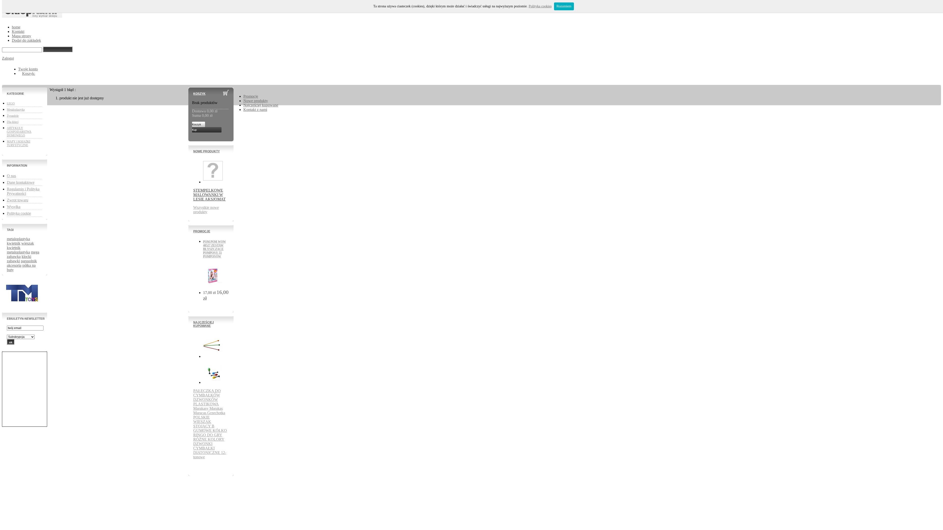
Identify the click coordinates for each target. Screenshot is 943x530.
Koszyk (199, 93)
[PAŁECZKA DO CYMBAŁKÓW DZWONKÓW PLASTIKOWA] (213, 356)
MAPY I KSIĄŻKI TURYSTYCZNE (18, 143)
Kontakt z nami (255, 109)
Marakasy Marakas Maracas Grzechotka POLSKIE (209, 412)
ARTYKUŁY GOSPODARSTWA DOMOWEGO (19, 131)
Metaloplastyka (16, 109)
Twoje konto (28, 69)
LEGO (11, 103)
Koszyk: (28, 73)
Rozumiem (563, 6)
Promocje (201, 231)
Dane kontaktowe (20, 182)
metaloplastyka (18, 239)
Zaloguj (8, 58)
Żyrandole (13, 116)
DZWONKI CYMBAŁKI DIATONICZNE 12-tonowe (209, 450)
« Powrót (55, 107)
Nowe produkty (206, 151)
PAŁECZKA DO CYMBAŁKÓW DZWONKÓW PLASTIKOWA (207, 397)
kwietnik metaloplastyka (18, 250)
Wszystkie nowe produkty (206, 209)
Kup (194, 129)
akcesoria (14, 265)
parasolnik (29, 261)
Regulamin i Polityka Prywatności (23, 191)
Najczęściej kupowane (203, 324)
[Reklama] (23, 306)
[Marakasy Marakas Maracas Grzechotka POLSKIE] (213, 382)
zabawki (13, 261)
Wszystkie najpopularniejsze (210, 465)
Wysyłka (13, 207)
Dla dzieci (12, 122)
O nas (11, 176)
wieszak (27, 243)
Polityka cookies (540, 6)
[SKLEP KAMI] (32, 15)
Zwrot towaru (17, 200)
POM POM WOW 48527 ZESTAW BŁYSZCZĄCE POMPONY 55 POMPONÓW (214, 249)
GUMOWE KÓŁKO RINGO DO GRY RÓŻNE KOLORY (210, 434)
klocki (26, 256)
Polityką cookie (19, 213)
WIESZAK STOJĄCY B (203, 424)
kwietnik (13, 243)
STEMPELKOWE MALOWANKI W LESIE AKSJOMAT (209, 194)
